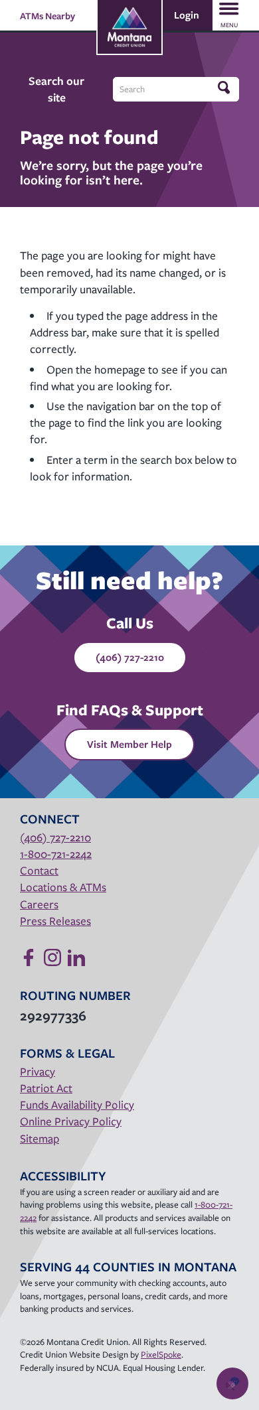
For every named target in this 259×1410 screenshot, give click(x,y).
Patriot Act (46, 1087)
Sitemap (39, 1138)
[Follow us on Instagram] (52, 957)
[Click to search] (225, 88)
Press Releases (55, 920)
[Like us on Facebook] (28, 957)
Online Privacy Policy (71, 1121)
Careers (39, 904)
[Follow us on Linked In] (76, 957)
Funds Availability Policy (77, 1104)
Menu (229, 25)
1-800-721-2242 (56, 853)
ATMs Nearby (47, 15)
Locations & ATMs (63, 886)
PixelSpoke (161, 1354)
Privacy (37, 1071)
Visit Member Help (129, 743)
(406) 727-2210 (130, 657)
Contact (39, 870)
